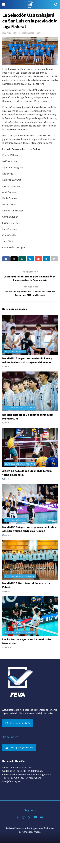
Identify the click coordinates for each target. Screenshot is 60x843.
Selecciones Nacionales (15, 351)
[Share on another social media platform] (54, 258)
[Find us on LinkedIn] (41, 817)
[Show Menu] (3, 4)
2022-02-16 (6, 33)
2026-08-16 (7, 648)
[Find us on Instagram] (23, 817)
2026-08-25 (7, 423)
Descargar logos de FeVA (21, 747)
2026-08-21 (7, 591)
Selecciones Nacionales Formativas (20, 408)
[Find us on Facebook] (18, 817)
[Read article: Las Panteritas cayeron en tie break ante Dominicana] (30, 616)
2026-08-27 (7, 367)
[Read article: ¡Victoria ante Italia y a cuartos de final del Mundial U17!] (30, 391)
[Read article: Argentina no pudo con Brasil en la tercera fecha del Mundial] (30, 447)
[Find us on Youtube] (35, 817)
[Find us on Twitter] (29, 817)
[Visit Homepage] (30, 5)
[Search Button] (56, 4)
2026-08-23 (7, 535)
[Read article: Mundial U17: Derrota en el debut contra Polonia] (30, 560)
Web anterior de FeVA (20, 723)
